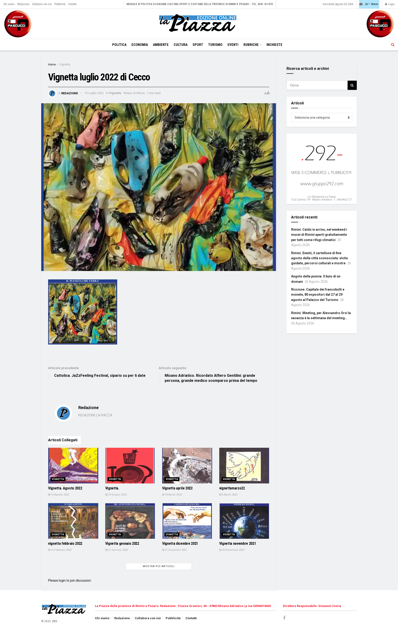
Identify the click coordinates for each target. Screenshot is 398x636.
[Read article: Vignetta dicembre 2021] (187, 521)
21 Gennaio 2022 (117, 549)
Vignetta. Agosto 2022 (65, 488)
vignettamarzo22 (232, 488)
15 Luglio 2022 (94, 93)
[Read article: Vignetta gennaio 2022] (130, 521)
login (62, 580)
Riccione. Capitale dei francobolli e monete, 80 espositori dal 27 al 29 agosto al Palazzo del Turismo (317, 295)
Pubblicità (59, 4)
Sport (198, 45)
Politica (119, 45)
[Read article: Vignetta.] (130, 466)
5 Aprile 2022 (229, 494)
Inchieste (274, 45)
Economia (140, 45)
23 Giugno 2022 (117, 494)
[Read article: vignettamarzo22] (244, 466)
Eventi (233, 45)
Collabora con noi (42, 4)
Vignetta (64, 64)
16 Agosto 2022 (59, 494)
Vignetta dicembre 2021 (180, 543)
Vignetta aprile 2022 (177, 488)
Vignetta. (112, 488)
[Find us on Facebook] (284, 618)
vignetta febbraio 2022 (65, 543)
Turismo (215, 45)
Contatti (72, 4)
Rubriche (251, 45)
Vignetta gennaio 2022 (122, 543)
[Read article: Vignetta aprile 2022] (187, 466)
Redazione (23, 4)
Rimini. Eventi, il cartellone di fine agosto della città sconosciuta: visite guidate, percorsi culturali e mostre (319, 258)
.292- (54, 621)
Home (52, 64)
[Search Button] (393, 44)
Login (391, 4)
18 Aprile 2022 (173, 494)
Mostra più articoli (159, 566)
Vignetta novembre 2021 (237, 543)
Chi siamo (9, 4)
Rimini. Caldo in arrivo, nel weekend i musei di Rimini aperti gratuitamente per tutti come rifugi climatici (319, 235)
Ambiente (161, 45)
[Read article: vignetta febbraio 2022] (73, 521)
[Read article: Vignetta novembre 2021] (244, 521)
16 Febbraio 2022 (60, 549)
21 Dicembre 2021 (175, 549)
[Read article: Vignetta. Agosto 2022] (73, 466)
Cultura (180, 45)
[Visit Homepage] (199, 23)
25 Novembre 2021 (233, 549)
